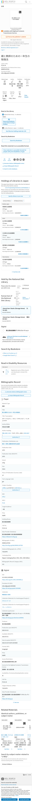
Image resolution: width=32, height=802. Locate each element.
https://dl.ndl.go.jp (7, 699)
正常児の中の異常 (19, 735)
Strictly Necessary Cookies (9, 799)
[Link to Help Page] (20, 29)
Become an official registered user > (10, 47)
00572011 (18, 488)
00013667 (26, 433)
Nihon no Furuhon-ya (9, 353)
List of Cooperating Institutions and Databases (17, 187)
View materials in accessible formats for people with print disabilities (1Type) (14, 150)
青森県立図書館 (24, 215)
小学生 (4, 488)
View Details (26, 96)
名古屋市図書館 (24, 268)
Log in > (3, 50)
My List (4, 160)
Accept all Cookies (24, 799)
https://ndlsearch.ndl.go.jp (9, 537)
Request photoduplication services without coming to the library (9, 123)
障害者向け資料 (6, 594)
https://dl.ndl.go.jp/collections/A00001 (13, 618)
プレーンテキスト (7, 372)
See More (6, 749)
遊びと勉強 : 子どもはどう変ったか (7, 736)
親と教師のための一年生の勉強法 (11, 412)
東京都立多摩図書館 (23, 254)
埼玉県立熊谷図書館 (23, 242)
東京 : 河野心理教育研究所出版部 (11, 444)
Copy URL (9, 160)
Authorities (15, 437)
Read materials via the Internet (8, 784)
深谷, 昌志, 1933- (6, 433)
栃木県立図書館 (24, 229)
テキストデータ (6, 601)
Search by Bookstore (16, 140)
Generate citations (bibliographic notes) (14, 163)
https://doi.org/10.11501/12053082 (11, 580)
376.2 (3, 497)
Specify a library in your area (15, 196)
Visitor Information (26, 298)
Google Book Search (9, 355)
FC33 (3, 503)
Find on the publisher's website (17, 37)
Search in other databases (10, 169)
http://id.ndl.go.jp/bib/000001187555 (12, 545)
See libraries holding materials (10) (16, 131)
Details (16, 795)
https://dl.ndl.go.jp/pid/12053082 (11, 588)
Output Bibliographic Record (11, 166)
